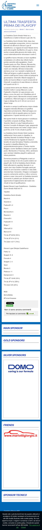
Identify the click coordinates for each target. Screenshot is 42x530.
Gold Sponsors (13, 340)
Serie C (21, 29)
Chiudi (23, 527)
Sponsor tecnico (15, 495)
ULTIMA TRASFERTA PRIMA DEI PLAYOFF (20, 23)
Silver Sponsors (14, 355)
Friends (8, 425)
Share (10, 306)
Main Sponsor (12, 328)
